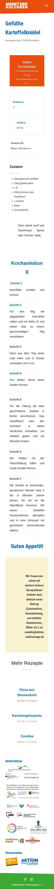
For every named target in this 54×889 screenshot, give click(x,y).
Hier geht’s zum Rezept (27, 701)
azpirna (12, 40)
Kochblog (34, 40)
